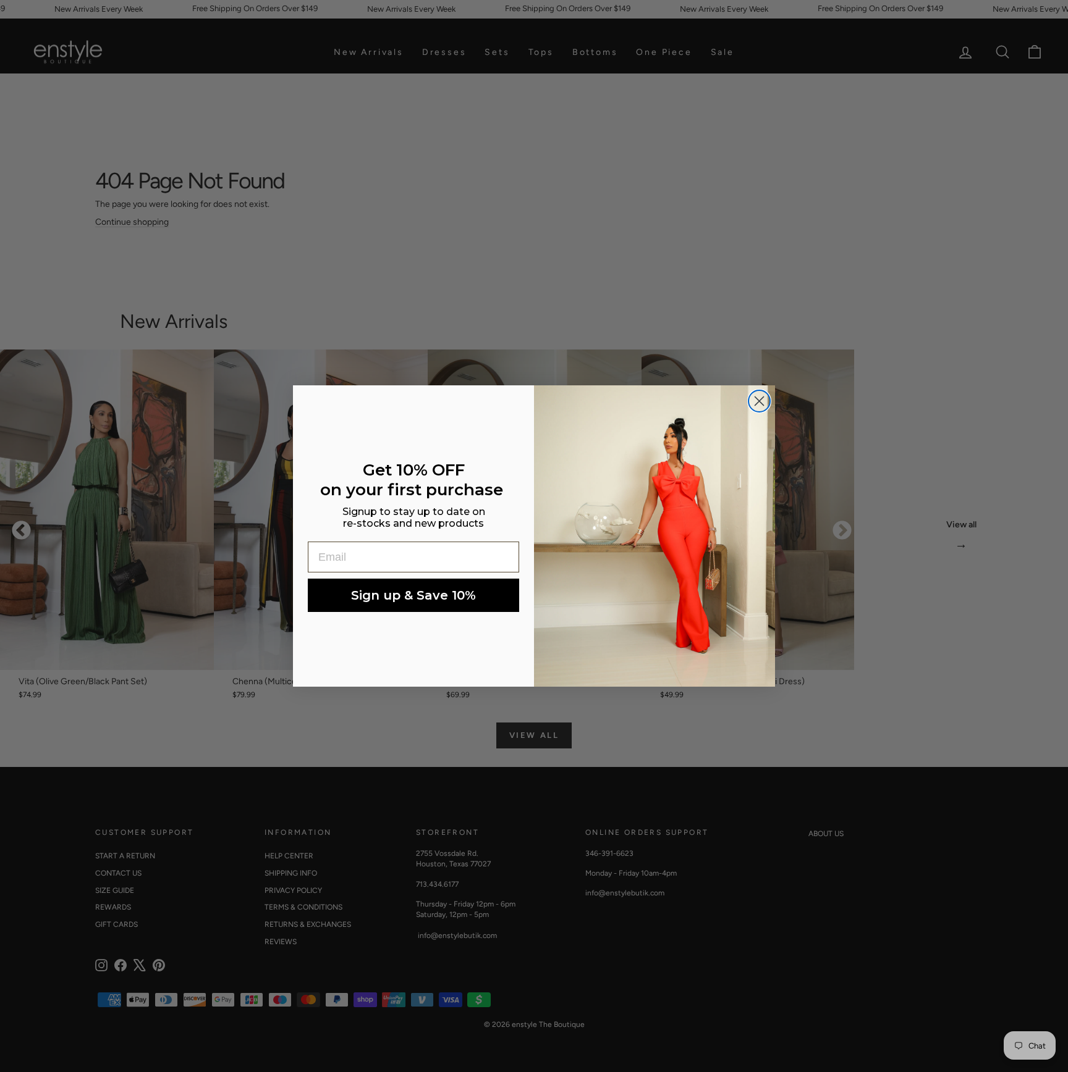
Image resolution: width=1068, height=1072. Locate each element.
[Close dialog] (759, 401)
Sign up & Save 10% (413, 595)
